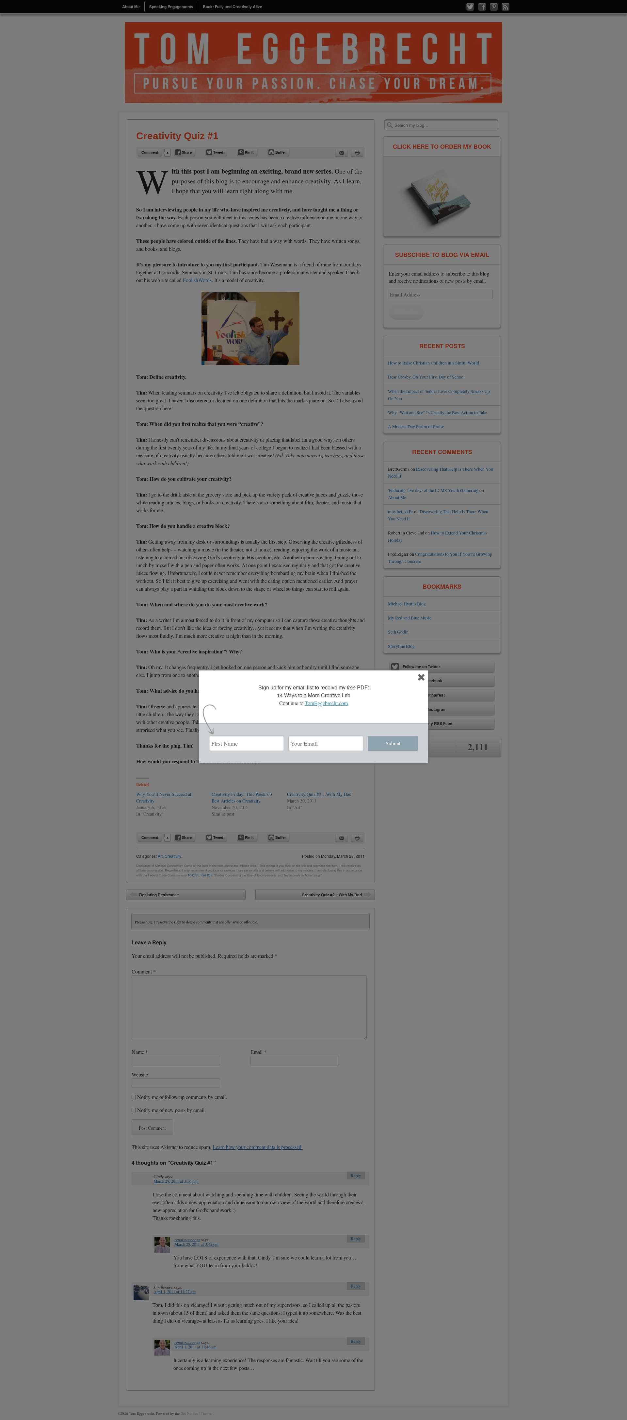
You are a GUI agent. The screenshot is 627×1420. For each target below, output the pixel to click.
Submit (393, 743)
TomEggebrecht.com (326, 703)
